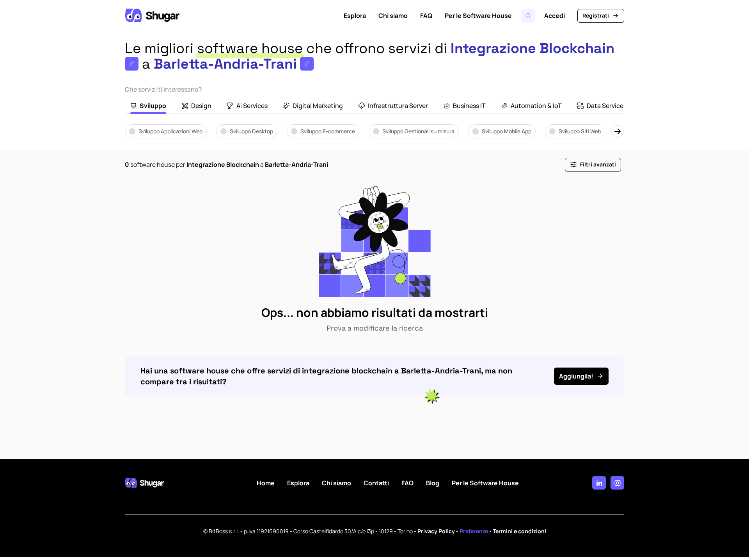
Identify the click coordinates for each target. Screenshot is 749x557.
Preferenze (474, 531)
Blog (432, 483)
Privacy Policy (436, 531)
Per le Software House (478, 15)
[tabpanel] (374, 137)
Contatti (376, 483)
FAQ (426, 15)
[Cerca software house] (528, 16)
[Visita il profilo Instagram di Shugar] (617, 483)
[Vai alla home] (152, 16)
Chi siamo (393, 15)
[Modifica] (131, 64)
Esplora (355, 15)
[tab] (148, 106)
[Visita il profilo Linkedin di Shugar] (599, 483)
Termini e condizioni (519, 531)
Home (266, 483)
